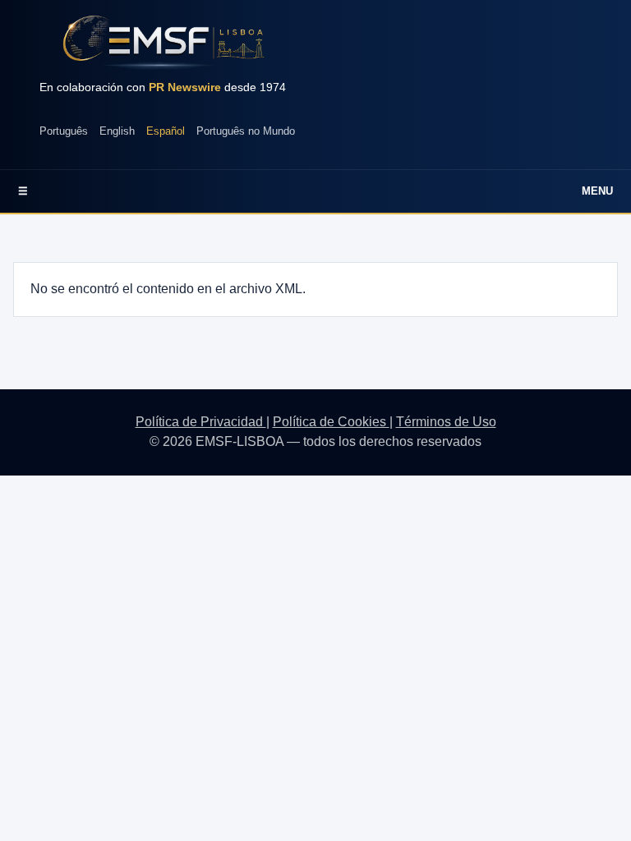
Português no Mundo (245, 131)
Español (165, 131)
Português (63, 131)
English (117, 131)
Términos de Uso (446, 422)
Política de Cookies (331, 422)
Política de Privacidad (201, 422)
